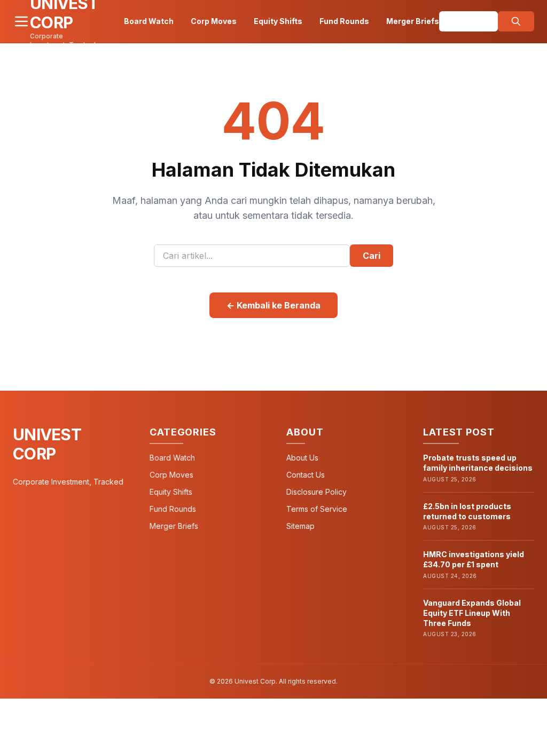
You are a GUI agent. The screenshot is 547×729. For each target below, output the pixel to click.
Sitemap (300, 525)
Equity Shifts (278, 21)
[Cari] (516, 21)
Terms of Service (316, 508)
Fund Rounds (344, 21)
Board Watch (149, 21)
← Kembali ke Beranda (273, 305)
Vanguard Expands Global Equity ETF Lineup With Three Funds (472, 613)
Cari (371, 255)
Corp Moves (214, 21)
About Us (302, 457)
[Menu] (21, 21)
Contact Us (305, 474)
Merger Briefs (412, 21)
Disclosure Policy (316, 491)
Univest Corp (47, 444)
